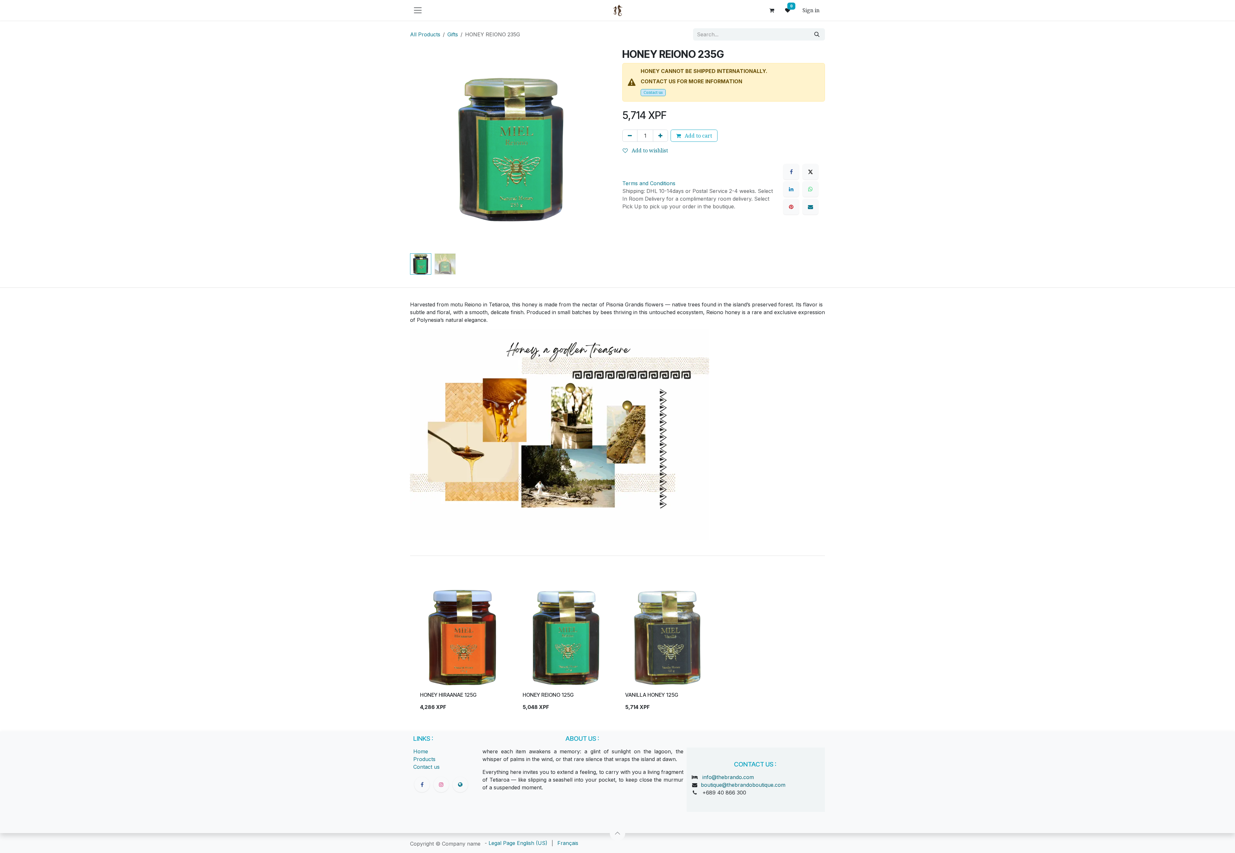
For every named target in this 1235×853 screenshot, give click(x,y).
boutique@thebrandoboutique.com (743, 785)
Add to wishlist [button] (649, 150)
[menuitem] (532, 843)
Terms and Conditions (648, 183)
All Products (425, 34)
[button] (420, 149)
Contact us (653, 92)
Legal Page (502, 843)
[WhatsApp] (810, 189)
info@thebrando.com (728, 777)
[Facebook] (791, 171)
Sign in (810, 10)
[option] (617, 652)
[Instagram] (441, 784)
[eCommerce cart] (771, 10)
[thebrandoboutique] (460, 784)
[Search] (817, 34)
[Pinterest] (791, 206)
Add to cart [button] (697, 135)
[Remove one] (629, 136)
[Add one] (660, 136)
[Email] (810, 206)
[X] (810, 171)
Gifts (452, 34)
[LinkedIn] (791, 189)
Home (420, 751)
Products (424, 759)
